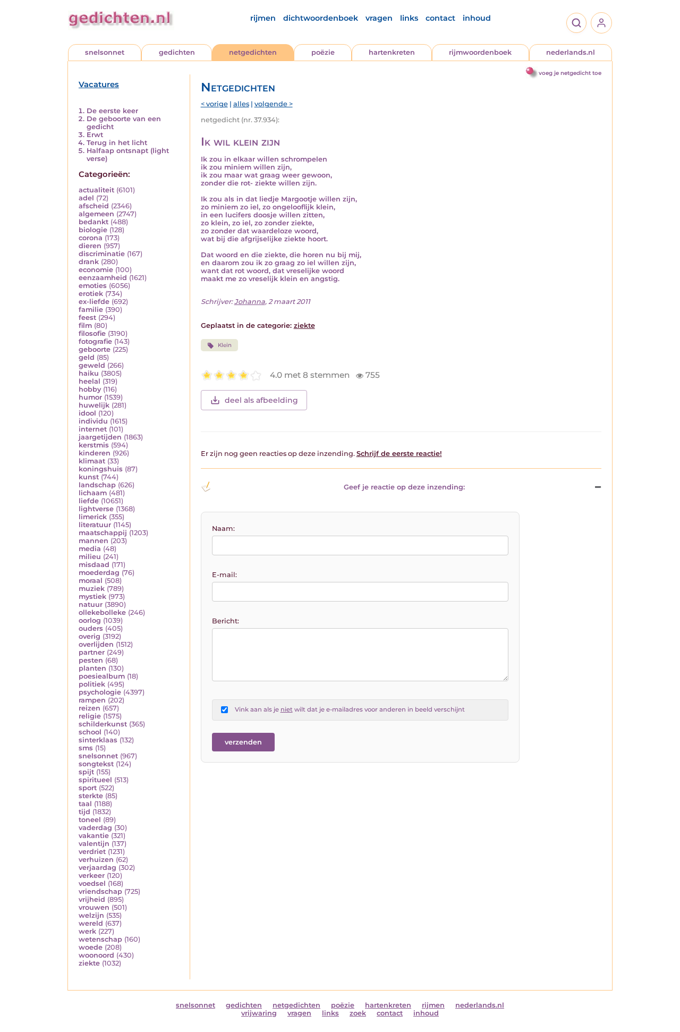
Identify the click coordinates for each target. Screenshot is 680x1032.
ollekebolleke (102, 612)
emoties (93, 286)
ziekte (89, 963)
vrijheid (92, 899)
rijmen (263, 18)
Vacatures (99, 84)
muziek (92, 589)
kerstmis (94, 445)
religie (90, 716)
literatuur (95, 525)
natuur (91, 604)
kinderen (94, 453)
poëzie (323, 52)
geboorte (94, 349)
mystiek (92, 596)
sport (88, 788)
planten (92, 668)
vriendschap (100, 891)
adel (86, 198)
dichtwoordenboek (320, 18)
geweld (92, 365)
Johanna (249, 302)
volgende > (273, 104)
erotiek (91, 294)
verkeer (92, 875)
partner (92, 652)
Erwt (95, 135)
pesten (91, 660)
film (85, 325)
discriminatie (102, 254)
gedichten (177, 52)
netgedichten (253, 52)
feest (87, 318)
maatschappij (103, 533)
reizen (89, 708)
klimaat (92, 461)
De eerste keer (112, 111)
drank (89, 262)
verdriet (92, 852)
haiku (89, 373)
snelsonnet (104, 52)
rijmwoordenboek (480, 52)
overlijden (96, 644)
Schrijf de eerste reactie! (399, 454)
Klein (225, 345)
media (90, 549)
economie (96, 270)
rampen (92, 700)
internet (93, 429)
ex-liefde (94, 302)
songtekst (96, 764)
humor (90, 397)
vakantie (94, 836)
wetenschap (100, 939)
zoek (358, 1013)
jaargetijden (100, 437)
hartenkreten (392, 52)
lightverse (96, 509)
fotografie (95, 341)
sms (86, 748)
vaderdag (95, 828)
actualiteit (96, 190)
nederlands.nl (570, 52)
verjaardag (97, 868)
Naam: (223, 528)
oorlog (90, 620)
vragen (379, 18)
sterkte (91, 796)
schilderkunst (103, 724)
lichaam (93, 493)
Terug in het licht (117, 143)
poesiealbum (102, 676)
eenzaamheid (103, 278)
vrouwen (94, 907)
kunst (89, 477)
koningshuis (101, 469)
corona (91, 238)
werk (87, 931)
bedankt (93, 222)
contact (440, 18)
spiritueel (95, 780)
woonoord (96, 955)
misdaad (94, 565)
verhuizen (96, 860)
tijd (84, 812)
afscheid (94, 206)
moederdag (99, 573)
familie (91, 310)
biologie (93, 230)
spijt (86, 772)
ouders (91, 628)
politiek (92, 684)
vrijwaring (259, 1013)
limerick (93, 517)
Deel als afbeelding (261, 400)
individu (93, 421)
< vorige (214, 104)
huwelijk (94, 405)
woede (91, 947)
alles (241, 104)
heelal (89, 381)
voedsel (92, 883)
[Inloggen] (601, 22)
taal (85, 804)
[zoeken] (576, 23)
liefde (89, 501)
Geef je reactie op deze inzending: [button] (404, 487)
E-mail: (224, 575)
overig (89, 636)
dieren (90, 246)
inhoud (477, 18)
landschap (97, 485)
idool (87, 413)
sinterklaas (98, 740)
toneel (90, 820)
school (90, 732)
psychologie (100, 692)
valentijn (94, 844)
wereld (91, 923)
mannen (93, 541)
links (409, 18)
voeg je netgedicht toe (570, 73)
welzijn (91, 915)
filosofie (92, 333)
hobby (90, 389)
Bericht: (225, 621)
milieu (90, 557)
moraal (91, 581)
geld (87, 357)
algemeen (96, 214)
